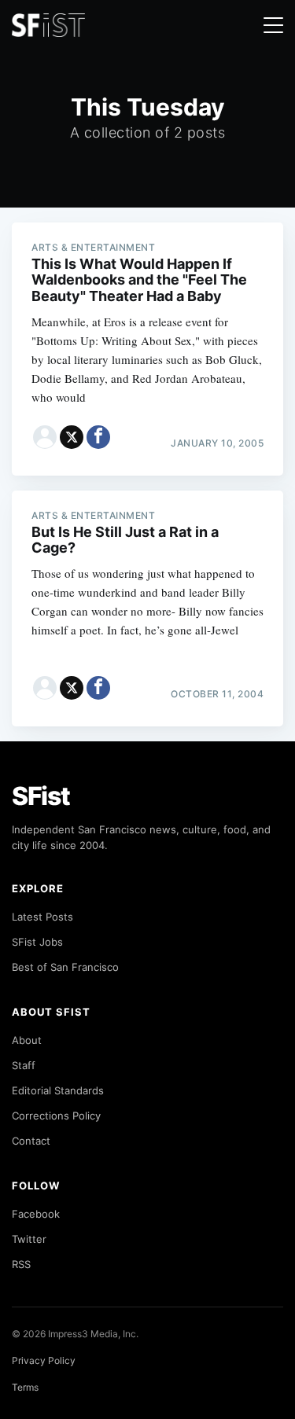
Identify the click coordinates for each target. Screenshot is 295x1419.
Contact (31, 1140)
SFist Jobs (37, 942)
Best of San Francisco (65, 967)
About (27, 1040)
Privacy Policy (44, 1360)
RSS (21, 1264)
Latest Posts (42, 916)
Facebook (36, 1214)
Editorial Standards (58, 1090)
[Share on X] (71, 437)
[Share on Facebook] (98, 437)
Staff (23, 1065)
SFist (41, 796)
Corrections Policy (56, 1115)
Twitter (29, 1239)
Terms (25, 1387)
